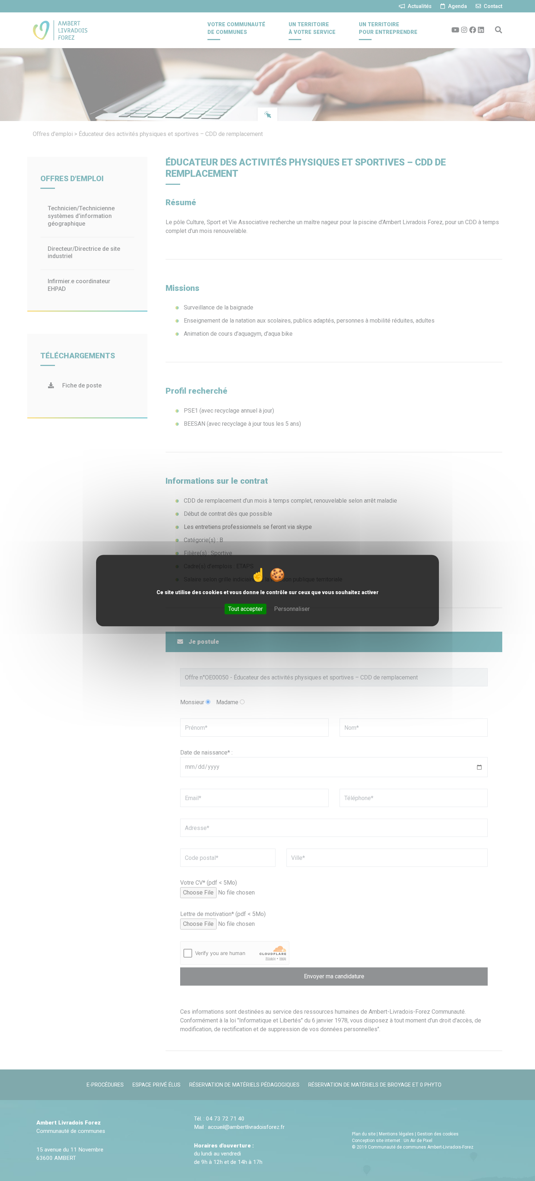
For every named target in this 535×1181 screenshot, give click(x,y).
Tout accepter (245, 608)
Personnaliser (292, 608)
